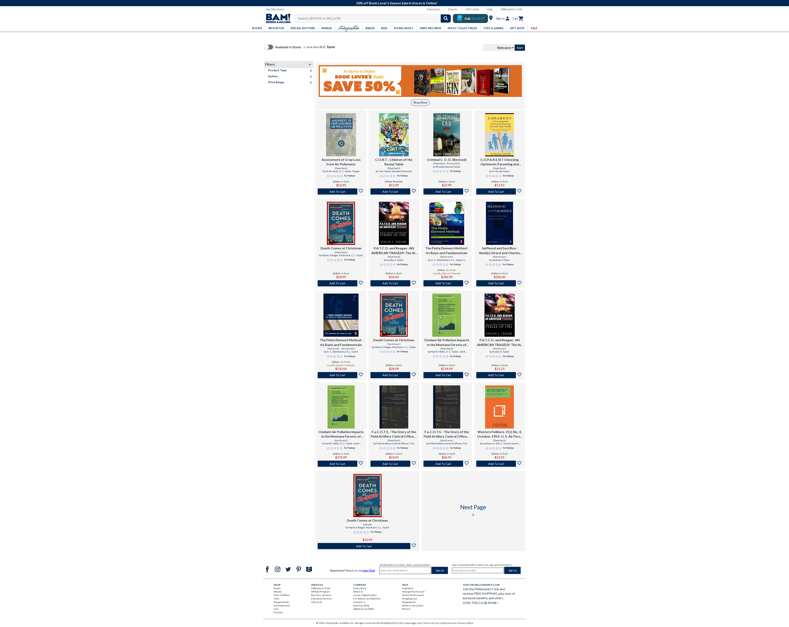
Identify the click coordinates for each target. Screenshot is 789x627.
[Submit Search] (446, 18)
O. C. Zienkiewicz (440, 260)
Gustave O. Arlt (491, 443)
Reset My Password (413, 595)
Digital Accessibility (363, 608)
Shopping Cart (409, 598)
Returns (406, 608)
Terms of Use (430, 623)
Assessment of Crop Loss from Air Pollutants (341, 162)
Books (277, 588)
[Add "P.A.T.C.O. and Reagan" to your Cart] (393, 283)
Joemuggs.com (413, 623)
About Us (358, 591)
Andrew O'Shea (501, 260)
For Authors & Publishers (367, 598)
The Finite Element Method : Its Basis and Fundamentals (446, 250)
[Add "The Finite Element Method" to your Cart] (446, 283)
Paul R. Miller (438, 351)
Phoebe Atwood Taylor (448, 166)
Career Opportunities (365, 595)
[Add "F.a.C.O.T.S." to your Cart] (393, 464)
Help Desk (407, 588)
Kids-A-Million (282, 595)
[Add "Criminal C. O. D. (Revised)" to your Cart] (446, 191)
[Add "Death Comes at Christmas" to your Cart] (341, 283)
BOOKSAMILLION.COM (389, 623)
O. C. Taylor (345, 171)
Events (452, 9)
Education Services (321, 598)
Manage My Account (413, 591)
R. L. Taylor (456, 260)
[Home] (277, 18)
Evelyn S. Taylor (395, 260)
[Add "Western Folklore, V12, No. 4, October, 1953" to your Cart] (499, 464)
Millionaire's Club (511, 9)
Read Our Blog (361, 605)
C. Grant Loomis (509, 443)
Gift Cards (472, 9)
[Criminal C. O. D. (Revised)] (446, 134)
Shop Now (420, 102)
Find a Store (359, 588)
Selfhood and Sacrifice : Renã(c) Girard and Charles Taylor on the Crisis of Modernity (499, 250)
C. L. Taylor (357, 255)
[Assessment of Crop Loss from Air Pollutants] (341, 134)
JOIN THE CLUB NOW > (481, 603)
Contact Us (359, 602)
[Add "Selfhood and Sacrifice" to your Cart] (499, 283)
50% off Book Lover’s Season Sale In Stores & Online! (396, 3)
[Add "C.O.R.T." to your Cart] (393, 191)
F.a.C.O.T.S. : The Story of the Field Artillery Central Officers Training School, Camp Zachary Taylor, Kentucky (394, 434)
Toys (276, 608)
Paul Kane (344, 255)
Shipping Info (409, 602)
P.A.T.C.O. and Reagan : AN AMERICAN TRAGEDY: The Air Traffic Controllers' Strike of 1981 (393, 250)
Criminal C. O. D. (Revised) (446, 159)
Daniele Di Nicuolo (402, 171)
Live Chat (368, 570)
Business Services (321, 595)
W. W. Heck (331, 171)
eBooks (278, 591)
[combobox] (375, 18)
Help (490, 9)
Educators (433, 9)
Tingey (356, 171)
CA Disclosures (448, 623)
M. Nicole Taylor (501, 171)
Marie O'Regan (330, 255)
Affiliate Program (320, 591)
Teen (276, 598)
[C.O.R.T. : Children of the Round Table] (394, 134)
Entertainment (282, 605)
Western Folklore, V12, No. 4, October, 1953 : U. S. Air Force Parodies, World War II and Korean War (499, 434)
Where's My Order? (413, 605)
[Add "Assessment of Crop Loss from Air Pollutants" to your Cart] (341, 191)
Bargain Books (282, 602)
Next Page (473, 510)
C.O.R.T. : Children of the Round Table (393, 162)
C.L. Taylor (383, 527)
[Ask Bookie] (470, 18)
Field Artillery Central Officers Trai (395, 443)
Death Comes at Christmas (341, 248)
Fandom (278, 612)
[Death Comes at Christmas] (341, 223)
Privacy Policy (465, 623)
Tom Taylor (385, 171)
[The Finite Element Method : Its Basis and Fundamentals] (446, 223)
